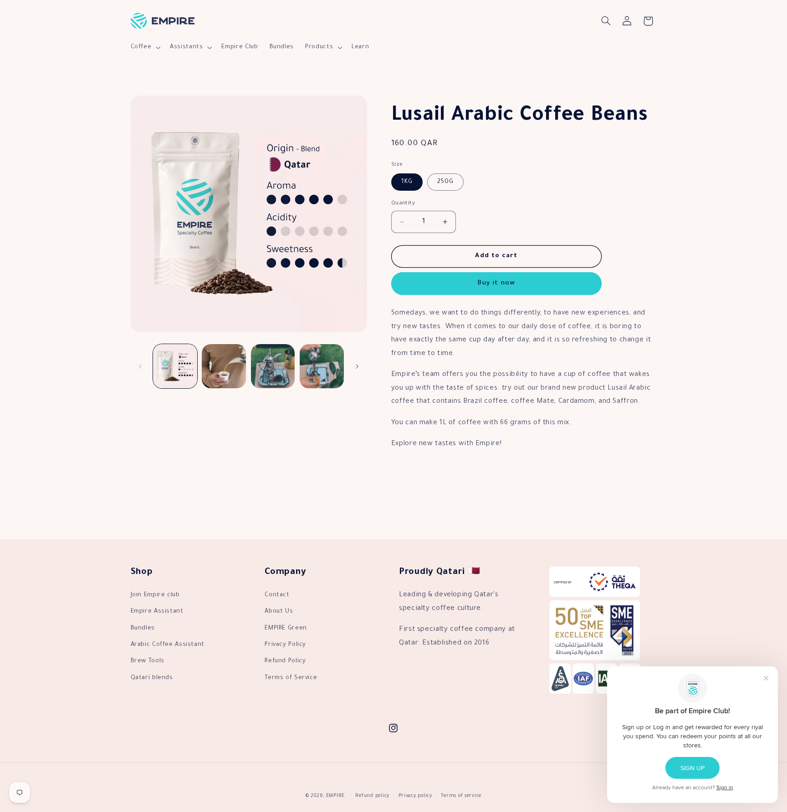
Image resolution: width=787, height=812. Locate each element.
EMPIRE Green (286, 628)
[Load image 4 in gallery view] (322, 366)
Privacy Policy (285, 645)
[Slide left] (141, 366)
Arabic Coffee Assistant (168, 645)
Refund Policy (285, 661)
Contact (277, 595)
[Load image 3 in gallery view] (273, 366)
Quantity (403, 203)
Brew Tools (147, 661)
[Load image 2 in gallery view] (224, 366)
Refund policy (372, 796)
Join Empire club (155, 595)
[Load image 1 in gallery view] (175, 366)
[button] (144, 47)
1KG (407, 181)
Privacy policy (415, 796)
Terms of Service (291, 678)
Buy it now (496, 283)
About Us (279, 612)
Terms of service (461, 796)
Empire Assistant (157, 612)
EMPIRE (335, 796)
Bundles (143, 628)
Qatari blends (152, 678)
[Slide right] (357, 366)
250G (445, 181)
